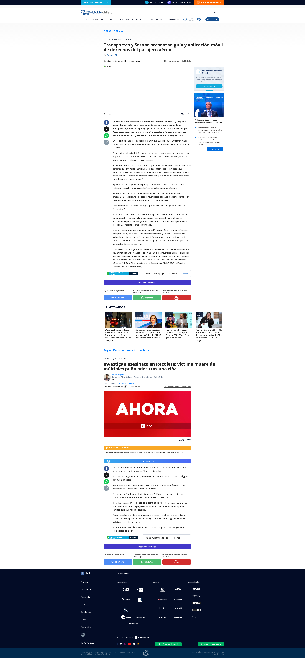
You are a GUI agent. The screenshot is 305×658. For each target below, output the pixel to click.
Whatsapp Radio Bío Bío (212, 644)
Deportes (129, 19)
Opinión (150, 19)
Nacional (94, 19)
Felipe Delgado (118, 374)
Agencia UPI (112, 55)
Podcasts (84, 19)
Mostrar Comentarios (147, 283)
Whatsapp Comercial (170, 644)
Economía (119, 19)
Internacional (106, 19)
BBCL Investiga (161, 19)
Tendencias (139, 19)
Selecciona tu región (93, 2)
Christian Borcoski (127, 383)
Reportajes (86, 627)
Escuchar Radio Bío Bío (210, 2)
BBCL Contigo (174, 19)
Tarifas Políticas (87, 643)
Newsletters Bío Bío (157, 2)
